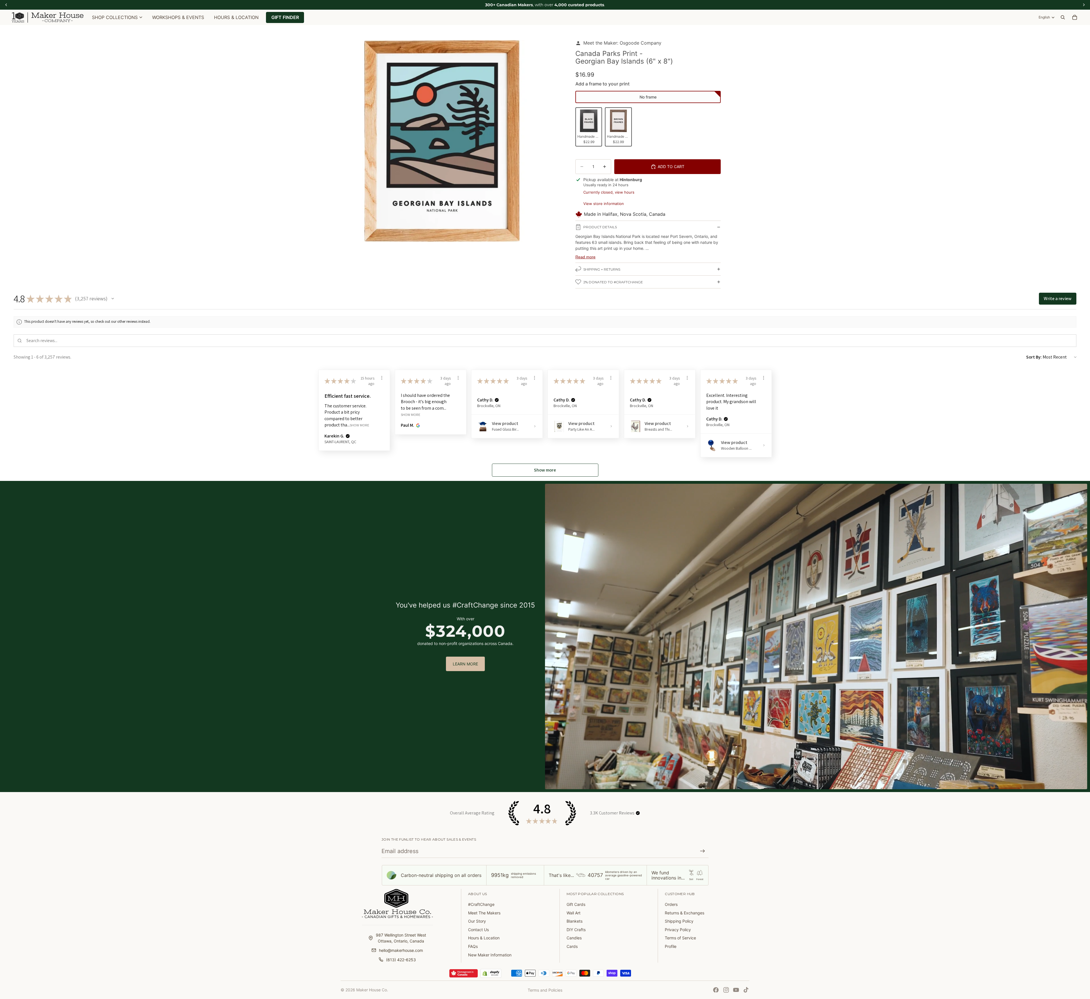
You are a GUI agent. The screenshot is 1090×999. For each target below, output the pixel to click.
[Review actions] (382, 378)
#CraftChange (481, 904)
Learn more (465, 663)
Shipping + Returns (601, 269)
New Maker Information (490, 954)
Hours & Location (484, 937)
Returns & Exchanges (684, 912)
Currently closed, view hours (608, 192)
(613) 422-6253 (401, 959)
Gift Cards (576, 904)
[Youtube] (736, 990)
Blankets (574, 921)
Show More (359, 425)
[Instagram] (726, 990)
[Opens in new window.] (417, 425)
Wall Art (573, 912)
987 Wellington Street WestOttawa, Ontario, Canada (401, 938)
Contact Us (478, 929)
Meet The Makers (484, 912)
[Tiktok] (746, 990)
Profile (670, 946)
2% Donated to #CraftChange (613, 282)
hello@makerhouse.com (401, 950)
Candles (574, 937)
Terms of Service (680, 937)
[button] (648, 97)
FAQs (473, 946)
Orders (671, 904)
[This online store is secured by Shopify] (491, 973)
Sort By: (1034, 357)
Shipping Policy (679, 921)
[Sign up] (702, 851)
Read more (585, 257)
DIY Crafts (576, 929)
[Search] (1063, 17)
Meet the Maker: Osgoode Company (622, 43)
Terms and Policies (545, 990)
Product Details (600, 227)
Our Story (477, 921)
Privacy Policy (678, 929)
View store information (603, 203)
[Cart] (1074, 17)
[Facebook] (715, 990)
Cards (572, 946)
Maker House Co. (372, 989)
